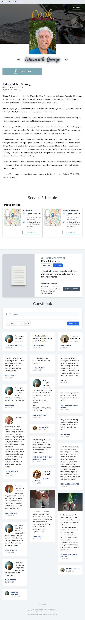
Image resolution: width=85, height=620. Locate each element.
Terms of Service (48, 611)
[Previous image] (32, 499)
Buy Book (58, 265)
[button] (12, 215)
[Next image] (53, 499)
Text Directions (31, 232)
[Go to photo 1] (41, 506)
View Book (46, 265)
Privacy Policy (37, 611)
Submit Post (73, 323)
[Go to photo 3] (43, 506)
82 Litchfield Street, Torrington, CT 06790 (33, 226)
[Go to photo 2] (42, 506)
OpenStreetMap (44, 614)
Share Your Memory (71, 289)
